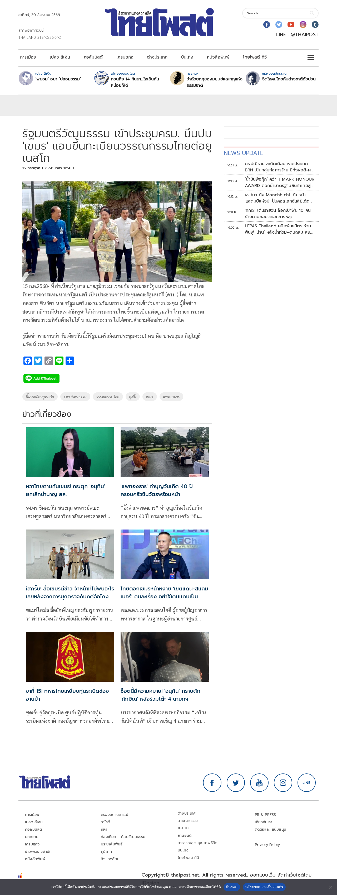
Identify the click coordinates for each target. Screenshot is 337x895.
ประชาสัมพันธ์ (112, 844)
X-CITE (184, 828)
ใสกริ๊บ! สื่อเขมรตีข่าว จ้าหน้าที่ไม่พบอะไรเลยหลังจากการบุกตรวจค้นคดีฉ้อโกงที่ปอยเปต (70, 596)
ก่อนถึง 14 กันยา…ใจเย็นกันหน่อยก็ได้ (135, 82)
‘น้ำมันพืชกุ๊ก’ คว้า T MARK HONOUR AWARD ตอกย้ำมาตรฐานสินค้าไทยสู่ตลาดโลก (280, 182)
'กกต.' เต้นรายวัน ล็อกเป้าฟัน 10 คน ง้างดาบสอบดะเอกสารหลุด (278, 213)
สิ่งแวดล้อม (110, 859)
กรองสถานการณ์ (114, 814)
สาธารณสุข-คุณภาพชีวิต (197, 843)
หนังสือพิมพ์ (218, 57)
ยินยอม (231, 887)
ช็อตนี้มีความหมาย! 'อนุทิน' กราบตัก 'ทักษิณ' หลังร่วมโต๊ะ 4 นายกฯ (160, 695)
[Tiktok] (315, 24)
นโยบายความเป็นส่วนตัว (264, 887)
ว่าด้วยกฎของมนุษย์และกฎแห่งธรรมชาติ (214, 82)
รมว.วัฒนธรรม (75, 396)
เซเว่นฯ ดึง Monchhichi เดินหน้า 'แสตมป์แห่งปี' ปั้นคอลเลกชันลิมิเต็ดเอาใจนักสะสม (277, 198)
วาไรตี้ (105, 822)
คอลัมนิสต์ (93, 57)
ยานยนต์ (184, 835)
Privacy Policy (267, 845)
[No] (330, 887)
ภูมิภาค (106, 851)
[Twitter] (279, 24)
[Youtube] (291, 24)
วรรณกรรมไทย (108, 396)
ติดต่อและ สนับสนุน (270, 829)
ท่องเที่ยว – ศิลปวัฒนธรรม (123, 837)
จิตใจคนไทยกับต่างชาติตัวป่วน (289, 79)
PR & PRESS (265, 814)
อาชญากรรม (188, 821)
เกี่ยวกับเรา (263, 822)
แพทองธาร (171, 396)
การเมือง (28, 57)
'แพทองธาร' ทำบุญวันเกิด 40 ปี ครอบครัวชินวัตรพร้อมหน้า (157, 490)
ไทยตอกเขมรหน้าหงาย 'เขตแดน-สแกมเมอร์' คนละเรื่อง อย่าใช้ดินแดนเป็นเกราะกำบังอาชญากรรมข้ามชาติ (164, 596)
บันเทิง (187, 57)
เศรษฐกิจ (124, 57)
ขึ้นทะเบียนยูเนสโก (40, 396)
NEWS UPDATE (243, 153)
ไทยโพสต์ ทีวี (255, 57)
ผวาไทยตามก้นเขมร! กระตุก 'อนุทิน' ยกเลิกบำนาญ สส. (65, 490)
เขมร (149, 396)
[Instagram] (303, 24)
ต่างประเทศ (157, 57)
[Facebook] (267, 24)
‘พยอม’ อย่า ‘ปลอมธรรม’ (58, 79)
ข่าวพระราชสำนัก (38, 851)
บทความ (31, 837)
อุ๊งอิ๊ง (133, 396)
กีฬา (104, 829)
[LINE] (306, 782)
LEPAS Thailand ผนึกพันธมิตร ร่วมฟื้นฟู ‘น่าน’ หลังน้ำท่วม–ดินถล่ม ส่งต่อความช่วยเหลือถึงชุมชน (278, 229)
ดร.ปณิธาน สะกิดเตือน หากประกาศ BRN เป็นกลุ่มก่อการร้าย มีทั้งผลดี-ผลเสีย (279, 167)
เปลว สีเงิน (60, 57)
